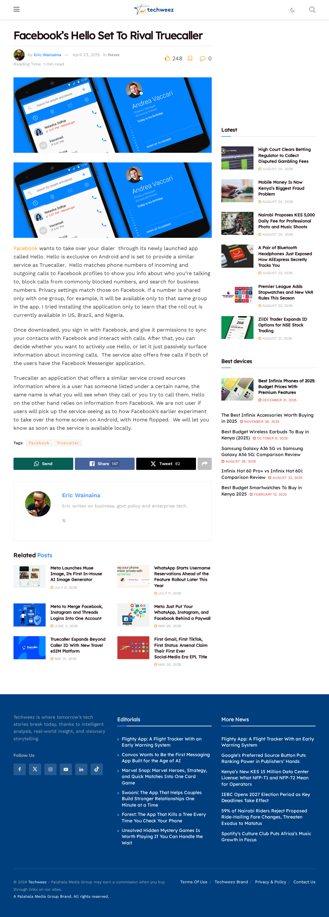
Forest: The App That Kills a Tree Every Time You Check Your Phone (164, 817)
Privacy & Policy (270, 881)
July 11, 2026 (169, 593)
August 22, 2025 (286, 478)
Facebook (26, 248)
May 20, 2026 (169, 664)
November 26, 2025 (261, 422)
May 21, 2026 (64, 659)
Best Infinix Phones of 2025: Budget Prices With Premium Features (286, 386)
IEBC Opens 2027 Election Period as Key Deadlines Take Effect (265, 798)
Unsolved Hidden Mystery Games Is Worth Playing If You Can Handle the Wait (162, 836)
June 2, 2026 (65, 626)
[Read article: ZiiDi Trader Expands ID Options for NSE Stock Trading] (237, 327)
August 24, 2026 (277, 169)
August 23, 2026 (277, 273)
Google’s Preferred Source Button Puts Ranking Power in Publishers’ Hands (263, 758)
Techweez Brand (231, 881)
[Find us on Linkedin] (81, 769)
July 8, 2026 (65, 587)
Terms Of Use (194, 881)
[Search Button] (312, 9)
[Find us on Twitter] (35, 769)
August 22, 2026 (277, 306)
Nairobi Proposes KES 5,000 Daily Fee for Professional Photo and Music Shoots (286, 220)
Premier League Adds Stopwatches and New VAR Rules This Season (285, 292)
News (114, 54)
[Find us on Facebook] (19, 769)
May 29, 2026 (169, 626)
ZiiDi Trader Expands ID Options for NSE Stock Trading (282, 324)
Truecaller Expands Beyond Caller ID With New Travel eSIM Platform (77, 644)
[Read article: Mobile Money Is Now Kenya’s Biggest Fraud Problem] (237, 190)
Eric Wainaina (47, 54)
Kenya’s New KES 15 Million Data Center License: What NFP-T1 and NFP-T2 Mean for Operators (265, 778)
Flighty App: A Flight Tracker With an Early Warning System (161, 742)
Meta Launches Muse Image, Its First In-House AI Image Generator (76, 573)
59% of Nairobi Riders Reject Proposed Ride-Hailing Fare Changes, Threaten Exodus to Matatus (264, 817)
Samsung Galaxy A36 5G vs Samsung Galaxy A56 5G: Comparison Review (262, 452)
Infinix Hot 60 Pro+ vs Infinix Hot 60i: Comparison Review (262, 474)
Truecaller (68, 443)
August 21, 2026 (276, 338)
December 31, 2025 (279, 400)
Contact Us (304, 881)
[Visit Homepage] (154, 9)
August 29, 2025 (240, 461)
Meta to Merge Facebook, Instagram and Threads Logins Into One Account (76, 612)
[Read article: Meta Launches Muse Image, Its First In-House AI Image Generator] (29, 576)
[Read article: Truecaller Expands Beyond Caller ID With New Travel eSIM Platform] (29, 647)
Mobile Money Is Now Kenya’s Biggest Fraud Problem (281, 187)
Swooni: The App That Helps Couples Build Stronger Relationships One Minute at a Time (162, 799)
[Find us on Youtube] (66, 769)
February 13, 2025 (270, 494)
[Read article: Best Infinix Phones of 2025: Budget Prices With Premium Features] (237, 389)
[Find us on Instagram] (50, 769)
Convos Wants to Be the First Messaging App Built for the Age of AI (166, 758)
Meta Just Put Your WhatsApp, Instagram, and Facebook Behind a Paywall (182, 612)
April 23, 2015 (86, 54)
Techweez (37, 882)
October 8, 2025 (272, 438)
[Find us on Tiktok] (97, 769)
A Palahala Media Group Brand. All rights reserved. (61, 896)
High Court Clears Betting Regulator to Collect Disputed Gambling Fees (284, 155)
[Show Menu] (16, 9)
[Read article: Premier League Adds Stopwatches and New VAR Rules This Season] (237, 295)
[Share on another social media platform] (205, 464)
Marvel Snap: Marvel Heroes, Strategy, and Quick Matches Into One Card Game (164, 776)
